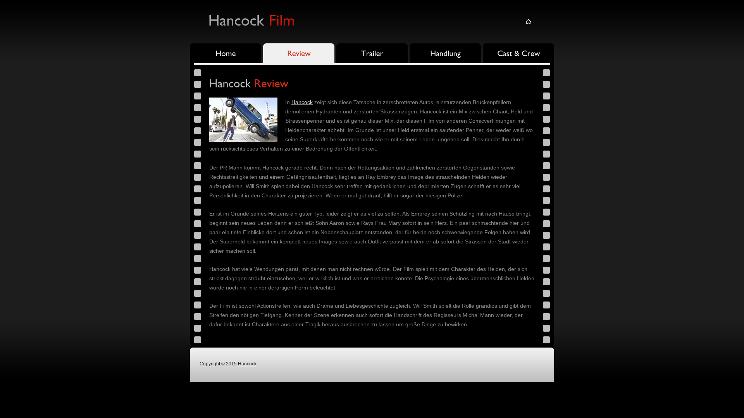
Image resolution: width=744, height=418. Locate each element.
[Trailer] (372, 54)
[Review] (298, 54)
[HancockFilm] (251, 19)
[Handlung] (445, 54)
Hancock (302, 102)
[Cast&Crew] (518, 54)
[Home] (225, 54)
